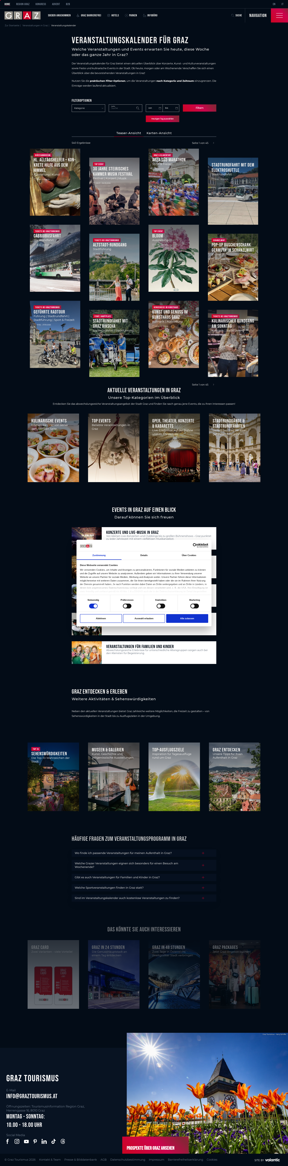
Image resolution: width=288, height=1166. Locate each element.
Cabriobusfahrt (47, 235)
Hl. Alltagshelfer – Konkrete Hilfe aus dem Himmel (55, 165)
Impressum (156, 1159)
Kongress (41, 4)
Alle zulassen (187, 618)
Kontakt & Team (50, 1159)
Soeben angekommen (59, 15)
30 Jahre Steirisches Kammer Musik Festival (113, 171)
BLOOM (157, 235)
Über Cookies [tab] (189, 555)
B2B (68, 4)
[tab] (129, 133)
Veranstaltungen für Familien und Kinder (140, 646)
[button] (8, 1141)
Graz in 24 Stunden (108, 947)
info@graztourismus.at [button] (32, 1096)
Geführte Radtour (49, 311)
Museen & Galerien (108, 749)
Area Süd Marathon (169, 159)
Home (7, 4)
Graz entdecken (226, 749)
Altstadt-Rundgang (110, 244)
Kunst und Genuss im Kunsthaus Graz (170, 314)
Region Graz (23, 4)
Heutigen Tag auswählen (162, 119)
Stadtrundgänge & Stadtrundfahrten (229, 423)
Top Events (101, 420)
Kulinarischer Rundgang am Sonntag (233, 323)
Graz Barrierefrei (91, 15)
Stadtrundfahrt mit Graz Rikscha (110, 323)
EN (274, 4)
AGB (103, 1159)
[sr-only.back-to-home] (24, 15)
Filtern (200, 108)
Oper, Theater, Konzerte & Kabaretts (173, 423)
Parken (133, 15)
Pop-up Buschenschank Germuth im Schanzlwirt (233, 247)
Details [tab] (144, 555)
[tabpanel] (144, 264)
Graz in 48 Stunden (168, 947)
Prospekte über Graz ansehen (150, 1148)
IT (283, 4)
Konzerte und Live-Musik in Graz (132, 532)
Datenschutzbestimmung (127, 1159)
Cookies (212, 1159)
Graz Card (40, 947)
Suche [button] (239, 15)
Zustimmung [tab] (99, 555)
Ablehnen (101, 618)
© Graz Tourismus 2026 (20, 1159)
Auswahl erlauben (144, 618)
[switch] (127, 606)
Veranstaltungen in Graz (35, 25)
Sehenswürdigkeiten (49, 753)
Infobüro (152, 15)
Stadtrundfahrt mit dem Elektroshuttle (233, 167)
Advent (56, 4)
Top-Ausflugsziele (168, 749)
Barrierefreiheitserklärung (185, 1159)
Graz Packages (225, 947)
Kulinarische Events (49, 420)
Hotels (115, 15)
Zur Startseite (12, 25)
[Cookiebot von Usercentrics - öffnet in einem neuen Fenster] (195, 545)
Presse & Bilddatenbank (80, 1159)
